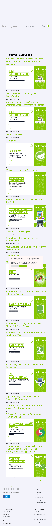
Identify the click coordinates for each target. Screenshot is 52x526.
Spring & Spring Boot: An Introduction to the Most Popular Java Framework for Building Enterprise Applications (24, 449)
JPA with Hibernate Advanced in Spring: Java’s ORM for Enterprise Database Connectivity (24, 61)
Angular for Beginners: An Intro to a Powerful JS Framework (22, 397)
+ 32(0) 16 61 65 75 (7, 511)
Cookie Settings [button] (15, 266)
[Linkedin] (9, 496)
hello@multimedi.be (7, 523)
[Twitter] (6, 496)
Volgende (43, 480)
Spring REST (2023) (15, 140)
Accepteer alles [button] (23, 266)
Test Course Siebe (14, 134)
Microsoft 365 (12, 255)
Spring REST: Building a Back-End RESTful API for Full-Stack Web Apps (25, 324)
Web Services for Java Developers (21, 170)
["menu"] (48, 26)
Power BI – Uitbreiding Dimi (19, 231)
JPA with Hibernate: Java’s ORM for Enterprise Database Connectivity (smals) (25, 103)
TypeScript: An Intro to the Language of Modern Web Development (24, 406)
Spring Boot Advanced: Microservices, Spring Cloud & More (23, 239)
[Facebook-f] (4, 496)
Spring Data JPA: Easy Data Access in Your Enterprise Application (26, 292)
